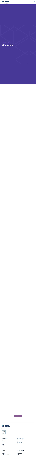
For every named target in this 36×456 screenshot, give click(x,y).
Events (18, 454)
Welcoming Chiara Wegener (27, 298)
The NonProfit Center (20, 439)
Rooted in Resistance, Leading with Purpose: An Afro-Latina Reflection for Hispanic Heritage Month (26, 331)
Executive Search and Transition (6, 454)
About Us (3, 441)
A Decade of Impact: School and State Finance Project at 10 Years (9, 338)
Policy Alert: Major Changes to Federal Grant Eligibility (9, 208)
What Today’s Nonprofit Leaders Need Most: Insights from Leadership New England (9, 140)
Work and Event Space (20, 438)
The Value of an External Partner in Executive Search (9, 98)
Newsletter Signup (19, 453)
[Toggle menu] (34, 1)
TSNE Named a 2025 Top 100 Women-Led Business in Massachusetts (26, 317)
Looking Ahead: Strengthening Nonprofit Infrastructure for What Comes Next (26, 96)
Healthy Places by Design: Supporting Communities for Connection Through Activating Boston (8, 238)
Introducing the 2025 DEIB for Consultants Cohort (8, 365)
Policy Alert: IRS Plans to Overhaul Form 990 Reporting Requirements (26, 137)
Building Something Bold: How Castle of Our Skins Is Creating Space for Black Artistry (26, 368)
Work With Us (3, 445)
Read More (4, 105)
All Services (3, 450)
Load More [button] (17, 416)
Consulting (3, 453)
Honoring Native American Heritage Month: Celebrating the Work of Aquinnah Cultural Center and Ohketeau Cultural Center (8, 269)
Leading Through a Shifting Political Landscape (26, 111)
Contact (3, 444)
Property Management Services (21, 443)
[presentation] (9, 95)
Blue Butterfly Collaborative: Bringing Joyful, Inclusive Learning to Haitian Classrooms (26, 267)
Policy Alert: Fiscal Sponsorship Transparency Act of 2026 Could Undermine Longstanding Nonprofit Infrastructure (8, 120)
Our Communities (19, 442)
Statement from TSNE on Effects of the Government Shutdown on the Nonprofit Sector (8, 300)
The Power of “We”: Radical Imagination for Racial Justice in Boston (26, 176)
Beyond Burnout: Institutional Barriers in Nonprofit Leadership (26, 161)
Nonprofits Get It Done (7, 406)
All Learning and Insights (20, 450)
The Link (18, 441)
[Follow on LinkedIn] (2, 429)
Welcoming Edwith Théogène (6, 315)
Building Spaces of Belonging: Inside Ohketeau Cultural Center (9, 161)
